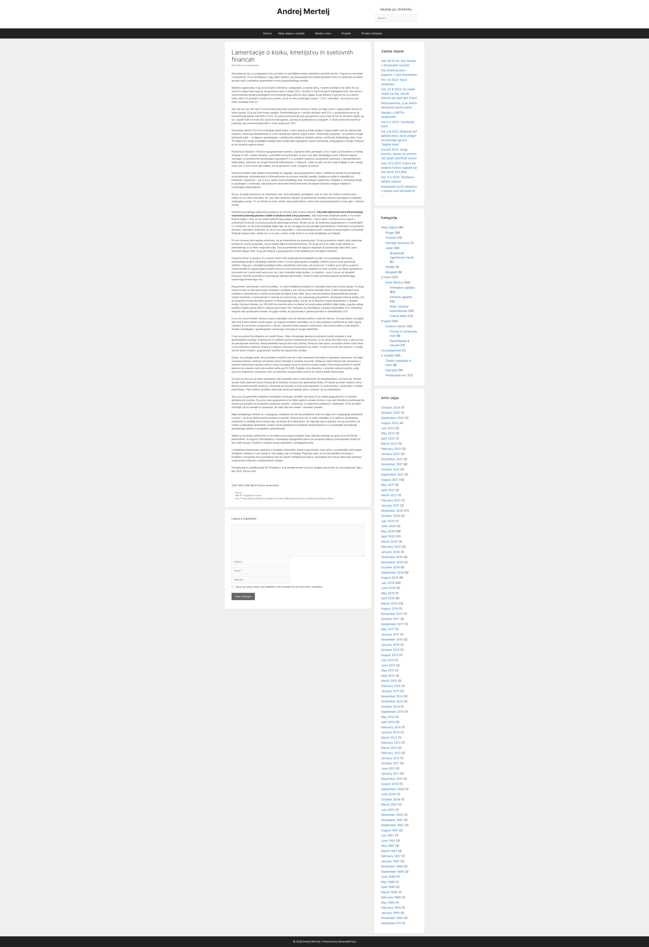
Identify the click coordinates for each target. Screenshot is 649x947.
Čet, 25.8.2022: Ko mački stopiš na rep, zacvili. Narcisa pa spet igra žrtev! (399, 94)
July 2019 (387, 583)
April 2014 (388, 722)
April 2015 (388, 675)
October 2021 (390, 469)
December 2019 (392, 557)
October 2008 (390, 799)
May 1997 (387, 845)
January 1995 (390, 913)
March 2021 (389, 495)
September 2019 (392, 572)
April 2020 (388, 536)
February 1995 (391, 907)
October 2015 (390, 650)
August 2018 (389, 608)
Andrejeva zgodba (402, 287)
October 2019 (390, 567)
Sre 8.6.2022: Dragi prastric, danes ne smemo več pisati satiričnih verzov (399, 154)
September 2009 (392, 789)
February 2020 (391, 546)
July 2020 (387, 521)
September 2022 (392, 418)
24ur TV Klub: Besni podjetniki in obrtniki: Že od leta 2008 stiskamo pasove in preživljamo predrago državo (284, 498)
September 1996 (392, 871)
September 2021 (392, 474)
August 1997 (389, 830)
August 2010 (389, 784)
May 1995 (387, 902)
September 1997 (392, 825)
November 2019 (392, 562)
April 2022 (388, 438)
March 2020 (389, 541)
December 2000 (392, 814)
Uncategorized (391, 350)
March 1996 (389, 892)
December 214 (391, 923)
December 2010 (392, 778)
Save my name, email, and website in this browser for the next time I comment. (279, 586)
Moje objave (389, 227)
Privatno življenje (371, 33)
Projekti (346, 33)
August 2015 (389, 655)
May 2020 (388, 531)
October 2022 (390, 412)
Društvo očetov (396, 326)
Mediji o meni (323, 33)
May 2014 (387, 717)
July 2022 (387, 428)
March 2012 (389, 748)
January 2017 (390, 634)
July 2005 (387, 809)
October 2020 (390, 515)
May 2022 (388, 433)
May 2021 (387, 485)
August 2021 (389, 479)
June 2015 (388, 665)
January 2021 (390, 505)
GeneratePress (347, 941)
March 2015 (389, 680)
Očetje (390, 267)
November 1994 (392, 918)
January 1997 (390, 861)
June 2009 (388, 794)
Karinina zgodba (401, 297)
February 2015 (391, 686)
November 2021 (392, 464)
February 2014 (391, 727)
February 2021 (391, 500)
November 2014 (392, 701)
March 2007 (389, 804)
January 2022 (390, 454)
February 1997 (391, 856)
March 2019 (389, 603)
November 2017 (392, 613)
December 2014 (392, 696)
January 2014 (390, 732)
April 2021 (388, 490)
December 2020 (392, 510)
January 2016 (390, 644)
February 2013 (391, 742)
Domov (267, 33)
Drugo (390, 232)
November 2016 (392, 639)
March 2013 (389, 737)
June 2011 (388, 768)
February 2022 (391, 449)
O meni (386, 277)
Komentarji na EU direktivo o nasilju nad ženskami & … (399, 191)
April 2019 (388, 598)
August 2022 (390, 423)
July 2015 (387, 660)
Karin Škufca (394, 282)
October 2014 (390, 706)
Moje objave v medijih (292, 33)
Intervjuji (391, 370)
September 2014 (392, 711)
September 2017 (392, 624)
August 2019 (389, 577)
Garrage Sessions (398, 243)
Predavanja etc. (396, 375)
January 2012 (390, 758)
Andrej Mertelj (303, 11)
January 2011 (390, 773)
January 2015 (390, 691)
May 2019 (387, 593)
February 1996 (391, 897)
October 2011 (390, 763)
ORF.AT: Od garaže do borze (248, 495)
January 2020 (390, 552)
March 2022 (389, 443)
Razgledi (391, 272)
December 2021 (392, 459)
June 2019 (388, 588)
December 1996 (392, 866)
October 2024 (390, 407)
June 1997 (388, 840)
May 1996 (388, 882)
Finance (239, 492)
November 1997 (392, 820)
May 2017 (387, 629)
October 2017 (390, 619)
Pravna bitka (398, 316)
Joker (389, 248)
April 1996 (388, 887)
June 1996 (388, 876)
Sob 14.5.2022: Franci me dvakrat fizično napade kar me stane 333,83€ (399, 168)
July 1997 (387, 835)
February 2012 (391, 753)
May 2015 (387, 670)
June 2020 (388, 526)
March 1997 (389, 851)
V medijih (387, 355)
